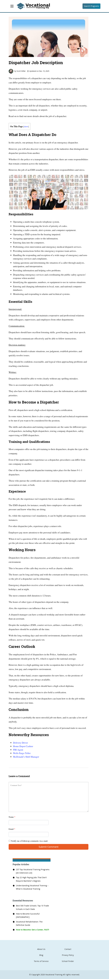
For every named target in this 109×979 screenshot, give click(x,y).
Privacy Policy (68, 955)
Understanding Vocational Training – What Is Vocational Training (32, 887)
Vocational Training (53, 974)
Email (12, 829)
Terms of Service (41, 961)
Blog (41, 955)
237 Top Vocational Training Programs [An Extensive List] (32, 871)
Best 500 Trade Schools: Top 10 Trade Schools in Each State (32, 907)
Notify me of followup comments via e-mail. (29, 840)
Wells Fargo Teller (22, 753)
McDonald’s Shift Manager (26, 756)
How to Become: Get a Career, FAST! (32, 929)
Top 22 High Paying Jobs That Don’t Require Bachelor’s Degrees (31, 879)
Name (12, 816)
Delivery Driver (20, 742)
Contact (67, 949)
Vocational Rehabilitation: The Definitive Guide (29, 923)
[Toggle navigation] (12, 6)
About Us (41, 949)
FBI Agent (18, 749)
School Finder (68, 961)
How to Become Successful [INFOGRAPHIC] (28, 915)
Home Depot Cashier (23, 746)
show (26, 126)
